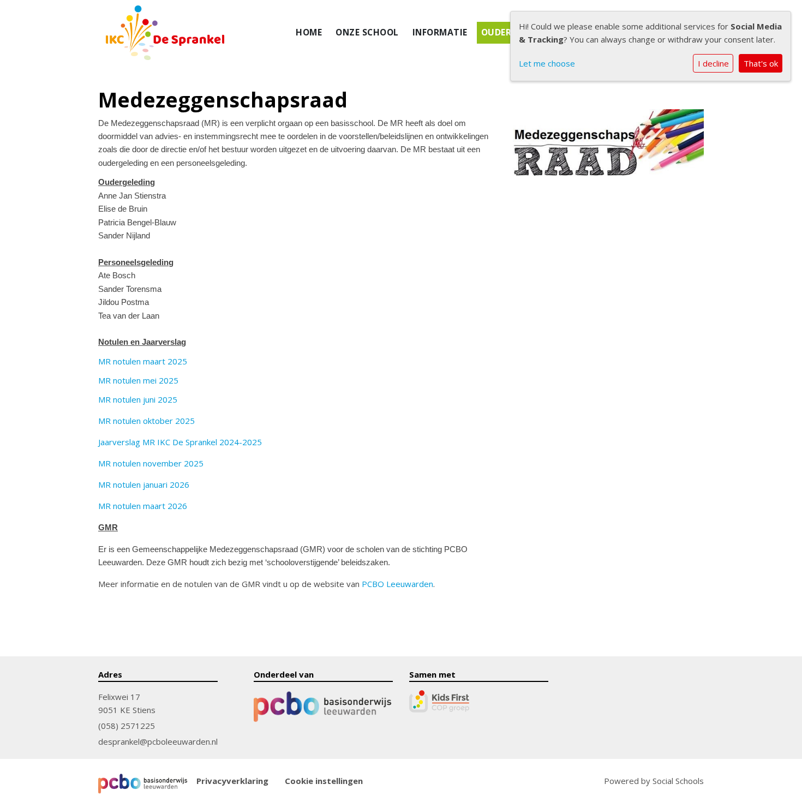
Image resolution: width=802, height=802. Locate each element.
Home (309, 32)
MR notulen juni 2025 (137, 399)
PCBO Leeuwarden (397, 583)
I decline (713, 63)
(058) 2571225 (126, 725)
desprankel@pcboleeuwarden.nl (158, 741)
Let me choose (547, 63)
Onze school (367, 32)
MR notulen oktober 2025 (146, 420)
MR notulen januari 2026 (143, 484)
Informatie (440, 32)
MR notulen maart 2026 (142, 505)
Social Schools (678, 780)
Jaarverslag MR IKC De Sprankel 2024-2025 (180, 441)
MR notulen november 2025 (151, 463)
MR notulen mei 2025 (138, 380)
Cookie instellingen (324, 781)
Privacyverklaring (232, 781)
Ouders (499, 32)
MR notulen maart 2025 (142, 361)
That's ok (761, 63)
